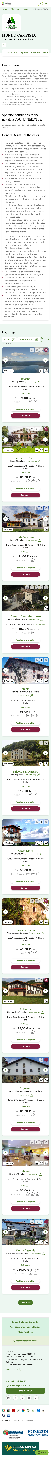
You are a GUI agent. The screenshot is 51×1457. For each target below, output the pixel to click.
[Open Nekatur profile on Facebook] (15, 1397)
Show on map (30, 382)
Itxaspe (25, 379)
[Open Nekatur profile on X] (22, 1397)
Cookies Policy (31, 1420)
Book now (25, 416)
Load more (25, 1302)
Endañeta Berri (25, 537)
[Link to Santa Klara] (25, 832)
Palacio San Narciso (25, 772)
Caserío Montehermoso (25, 616)
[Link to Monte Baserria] (25, 1232)
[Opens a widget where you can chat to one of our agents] (42, 1453)
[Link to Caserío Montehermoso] (25, 598)
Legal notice (18, 1420)
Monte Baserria (25, 1250)
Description (11, 52)
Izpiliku (25, 689)
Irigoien (25, 1088)
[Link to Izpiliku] (25, 670)
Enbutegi (25, 1171)
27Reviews (8, 371)
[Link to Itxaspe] (25, 360)
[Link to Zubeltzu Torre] (25, 439)
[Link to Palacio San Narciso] (25, 753)
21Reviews (8, 450)
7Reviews (8, 922)
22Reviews (8, 764)
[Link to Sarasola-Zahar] (25, 911)
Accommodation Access (27, 1341)
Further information (25, 409)
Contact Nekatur (25, 1391)
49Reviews (8, 1001)
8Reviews (8, 529)
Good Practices (25, 1332)
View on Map (26, 339)
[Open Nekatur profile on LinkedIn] (36, 1397)
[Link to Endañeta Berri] (25, 519)
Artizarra (25, 1009)
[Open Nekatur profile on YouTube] (29, 1397)
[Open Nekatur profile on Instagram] (8, 1397)
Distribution (25, 393)
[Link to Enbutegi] (25, 1153)
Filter (7, 339)
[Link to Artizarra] (25, 991)
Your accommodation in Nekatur (25, 1327)
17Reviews (8, 1163)
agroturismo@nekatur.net (18, 1385)
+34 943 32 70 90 (16, 1381)
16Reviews (8, 843)
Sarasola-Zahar (25, 930)
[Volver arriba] (46, 1420)
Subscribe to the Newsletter (25, 1322)
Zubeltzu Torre (25, 458)
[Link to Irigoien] (25, 1070)
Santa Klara (25, 851)
